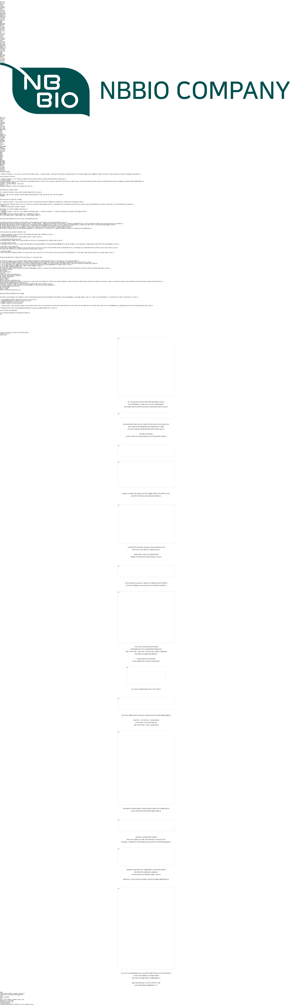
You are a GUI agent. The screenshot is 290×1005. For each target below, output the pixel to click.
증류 (1, 154)
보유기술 (2, 20)
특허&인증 (3, 13)
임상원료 (2, 141)
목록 (1, 992)
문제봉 (7, 997)
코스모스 (2, 144)
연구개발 (2, 12)
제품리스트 (3, 16)
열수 (1, 153)
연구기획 (2, 11)
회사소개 (2, 1)
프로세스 (2, 10)
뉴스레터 (2, 27)
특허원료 (2, 140)
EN (1, 32)
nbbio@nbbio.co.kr (8, 1002)
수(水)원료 (3, 148)
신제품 (2, 139)
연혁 (1, 5)
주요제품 (2, 17)
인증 (1, 132)
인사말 (2, 4)
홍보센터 (2, 24)
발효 (1, 22)
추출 (1, 21)
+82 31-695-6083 (9, 1000)
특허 (1, 130)
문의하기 (2, 29)
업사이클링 (3, 146)
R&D (1, 9)
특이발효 (2, 162)
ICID (1, 133)
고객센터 (2, 28)
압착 (1, 158)
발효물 (2, 147)
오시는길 (2, 30)
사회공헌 (2, 7)
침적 (1, 157)
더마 (1, 145)
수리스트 (2, 18)
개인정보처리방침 (5, 1003)
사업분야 (2, 6)
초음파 (2, 156)
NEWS (1, 26)
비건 (1, 142)
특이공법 (2, 23)
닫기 (1, 314)
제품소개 (2, 15)
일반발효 (2, 160)
